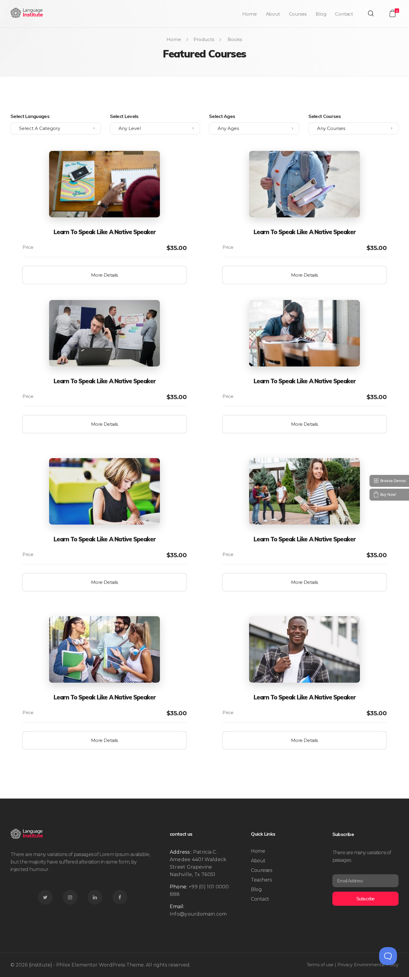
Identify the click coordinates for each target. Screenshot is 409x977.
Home (173, 39)
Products (203, 39)
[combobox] (55, 128)
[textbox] (56, 128)
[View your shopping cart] (393, 13)
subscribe (365, 898)
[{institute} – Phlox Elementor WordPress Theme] (27, 12)
